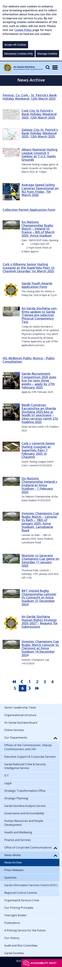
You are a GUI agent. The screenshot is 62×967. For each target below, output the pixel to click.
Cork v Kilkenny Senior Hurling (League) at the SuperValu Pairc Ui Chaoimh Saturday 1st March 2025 (28, 267)
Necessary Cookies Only (18, 53)
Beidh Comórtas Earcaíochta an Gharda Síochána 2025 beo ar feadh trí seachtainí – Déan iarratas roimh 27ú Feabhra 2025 (40, 413)
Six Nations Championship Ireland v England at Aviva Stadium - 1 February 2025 (39, 485)
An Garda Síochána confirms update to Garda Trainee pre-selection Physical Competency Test (39, 315)
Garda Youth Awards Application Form (37, 285)
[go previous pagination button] (22, 681)
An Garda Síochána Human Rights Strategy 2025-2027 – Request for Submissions (40, 621)
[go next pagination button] (30, 688)
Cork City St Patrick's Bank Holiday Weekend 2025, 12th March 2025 (39, 114)
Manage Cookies (47, 53)
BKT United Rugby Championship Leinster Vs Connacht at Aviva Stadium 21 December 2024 (39, 597)
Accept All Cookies (15, 44)
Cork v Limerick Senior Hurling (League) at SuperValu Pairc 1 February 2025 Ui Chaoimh (38, 450)
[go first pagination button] (14, 681)
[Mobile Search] (48, 67)
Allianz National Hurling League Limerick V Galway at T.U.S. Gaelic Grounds (40, 154)
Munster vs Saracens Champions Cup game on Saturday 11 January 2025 (40, 560)
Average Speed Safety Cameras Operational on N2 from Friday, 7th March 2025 (40, 190)
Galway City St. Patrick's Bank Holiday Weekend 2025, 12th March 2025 (40, 133)
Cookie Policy (23, 30)
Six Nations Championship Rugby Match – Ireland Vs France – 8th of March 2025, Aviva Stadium (38, 229)
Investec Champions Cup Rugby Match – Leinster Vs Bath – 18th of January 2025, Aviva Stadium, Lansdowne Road (40, 521)
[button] (55, 738)
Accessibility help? (43, 963)
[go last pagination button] (37, 688)
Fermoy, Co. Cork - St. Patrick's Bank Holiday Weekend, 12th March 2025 (30, 97)
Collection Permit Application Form (29, 210)
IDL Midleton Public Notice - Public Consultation (29, 360)
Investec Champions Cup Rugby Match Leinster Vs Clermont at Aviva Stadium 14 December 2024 (40, 648)
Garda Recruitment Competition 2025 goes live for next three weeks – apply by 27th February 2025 (39, 380)
